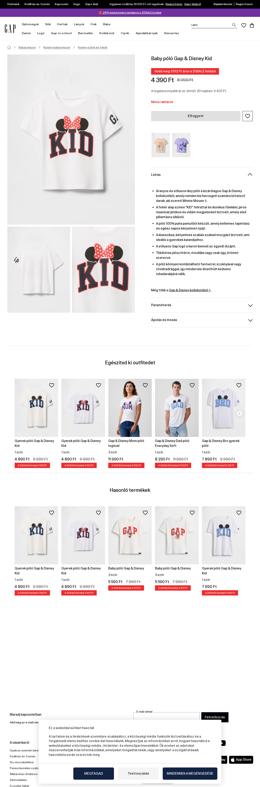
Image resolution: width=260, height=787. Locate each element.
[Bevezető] (9, 47)
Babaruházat (27, 47)
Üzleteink (13, 4)
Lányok (79, 24)
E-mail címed (144, 711)
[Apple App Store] (241, 760)
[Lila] (181, 145)
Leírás (156, 175)
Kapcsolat (61, 4)
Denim (26, 33)
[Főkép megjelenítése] (71, 139)
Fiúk (94, 24)
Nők (48, 24)
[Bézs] (160, 145)
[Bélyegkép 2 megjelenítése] (103, 270)
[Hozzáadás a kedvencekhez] (51, 385)
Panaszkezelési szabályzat (28, 768)
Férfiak (62, 24)
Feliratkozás (215, 717)
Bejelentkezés (223, 4)
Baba (106, 24)
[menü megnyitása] (41, 24)
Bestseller (85, 33)
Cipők (125, 33)
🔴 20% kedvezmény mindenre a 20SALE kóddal (130, 12)
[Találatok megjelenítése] (234, 25)
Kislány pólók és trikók (92, 47)
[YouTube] (222, 743)
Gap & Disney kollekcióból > (190, 290)
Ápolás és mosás (164, 320)
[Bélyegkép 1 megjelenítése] (38, 270)
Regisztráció (174, 4)
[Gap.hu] (10, 28)
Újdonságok (30, 24)
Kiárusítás (171, 33)
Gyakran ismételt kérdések (27, 750)
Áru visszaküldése (22, 762)
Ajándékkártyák (147, 33)
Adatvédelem (18, 780)
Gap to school (61, 33)
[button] (248, 116)
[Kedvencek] (243, 25)
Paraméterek (161, 305)
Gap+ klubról (192, 4)
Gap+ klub (91, 4)
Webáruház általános (24, 774)
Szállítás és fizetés (37, 4)
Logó (41, 33)
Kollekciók (107, 33)
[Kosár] (251, 25)
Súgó (76, 4)
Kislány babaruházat (56, 47)
